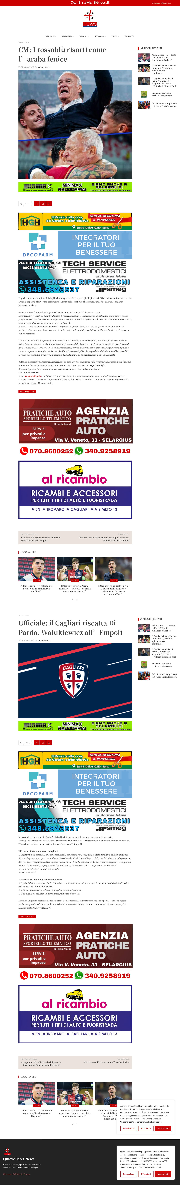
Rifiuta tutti (146, 1174)
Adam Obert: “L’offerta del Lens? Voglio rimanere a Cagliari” (37, 588)
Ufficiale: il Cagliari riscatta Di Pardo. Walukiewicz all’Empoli (40, 539)
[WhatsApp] (49, 203)
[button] (174, 3)
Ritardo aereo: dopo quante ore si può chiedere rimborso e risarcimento (104, 539)
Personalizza (128, 1174)
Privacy (27, 1174)
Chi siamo (156, 3)
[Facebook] (37, 203)
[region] (146, 1163)
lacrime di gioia (33, 376)
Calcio (27, 42)
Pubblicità (166, 3)
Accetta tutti (162, 1174)
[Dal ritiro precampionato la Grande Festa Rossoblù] (144, 105)
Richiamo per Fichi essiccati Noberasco (162, 94)
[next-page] (76, 600)
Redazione (44, 67)
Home (20, 42)
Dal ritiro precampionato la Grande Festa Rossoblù (164, 104)
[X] (43, 203)
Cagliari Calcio (27, 392)
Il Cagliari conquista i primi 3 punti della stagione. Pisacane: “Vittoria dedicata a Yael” (113, 590)
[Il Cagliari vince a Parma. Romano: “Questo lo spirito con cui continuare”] (75, 569)
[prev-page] (72, 600)
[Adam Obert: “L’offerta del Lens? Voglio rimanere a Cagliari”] (36, 569)
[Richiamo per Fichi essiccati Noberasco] (144, 94)
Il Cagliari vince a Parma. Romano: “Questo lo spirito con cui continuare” (75, 588)
